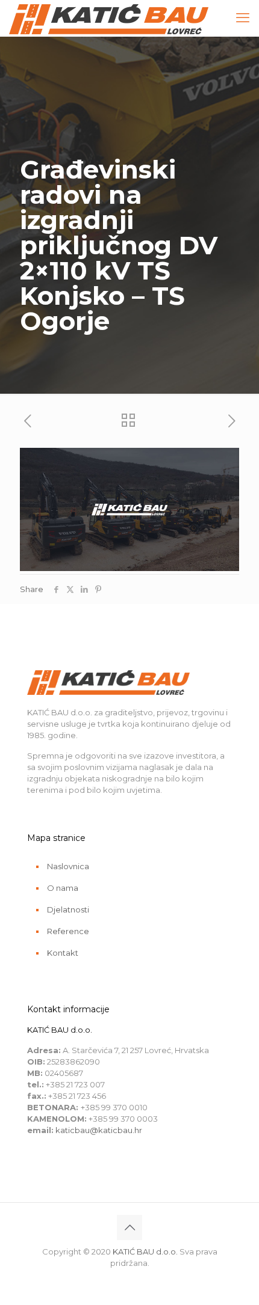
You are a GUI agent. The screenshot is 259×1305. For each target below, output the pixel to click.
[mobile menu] (242, 18)
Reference (68, 931)
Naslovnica (68, 866)
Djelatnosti (68, 909)
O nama (62, 888)
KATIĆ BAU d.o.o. (145, 1251)
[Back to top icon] (129, 1227)
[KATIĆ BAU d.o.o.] (108, 18)
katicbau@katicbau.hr (98, 1130)
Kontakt (62, 953)
